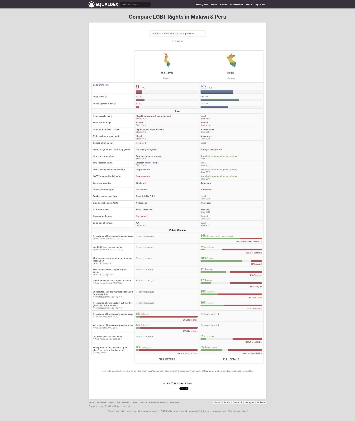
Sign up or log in (212, 370)
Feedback (101, 402)
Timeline (223, 4)
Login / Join (260, 4)
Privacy (143, 402)
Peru (231, 73)
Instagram (249, 402)
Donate (125, 402)
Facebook (237, 402)
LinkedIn (261, 402)
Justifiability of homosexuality (107, 247)
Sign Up (232, 411)
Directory (174, 402)
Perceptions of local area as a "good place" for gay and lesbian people (110, 348)
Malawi (167, 73)
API (118, 402)
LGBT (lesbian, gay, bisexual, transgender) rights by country (188, 411)
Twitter (227, 402)
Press (111, 402)
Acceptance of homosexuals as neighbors (113, 235)
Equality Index (202, 4)
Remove (167, 78)
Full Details (167, 359)
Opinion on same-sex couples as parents (112, 280)
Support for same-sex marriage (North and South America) (113, 293)
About (92, 402)
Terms (134, 402)
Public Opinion (236, 4)
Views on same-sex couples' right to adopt (110, 270)
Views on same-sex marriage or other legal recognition (113, 259)
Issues (214, 4)
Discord (217, 402)
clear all (179, 41)
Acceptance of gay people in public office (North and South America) (113, 304)
